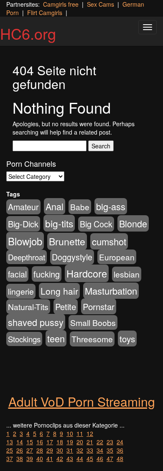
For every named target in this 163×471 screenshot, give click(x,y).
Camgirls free (61, 4)
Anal (55, 206)
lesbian (127, 274)
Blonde (133, 223)
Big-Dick (23, 224)
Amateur (23, 207)
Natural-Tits (28, 306)
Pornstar (99, 306)
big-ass (110, 206)
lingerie (21, 291)
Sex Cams (100, 4)
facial (17, 274)
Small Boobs (93, 322)
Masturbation (111, 290)
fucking (46, 274)
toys (127, 338)
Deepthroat (26, 257)
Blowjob (25, 241)
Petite (65, 306)
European (117, 256)
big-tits (59, 223)
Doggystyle (72, 257)
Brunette (67, 241)
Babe (79, 206)
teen (56, 338)
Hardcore (86, 273)
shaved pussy (36, 322)
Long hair (59, 291)
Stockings (24, 339)
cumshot (109, 241)
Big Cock (96, 224)
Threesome (92, 339)
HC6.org (28, 33)
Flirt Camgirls (44, 12)
